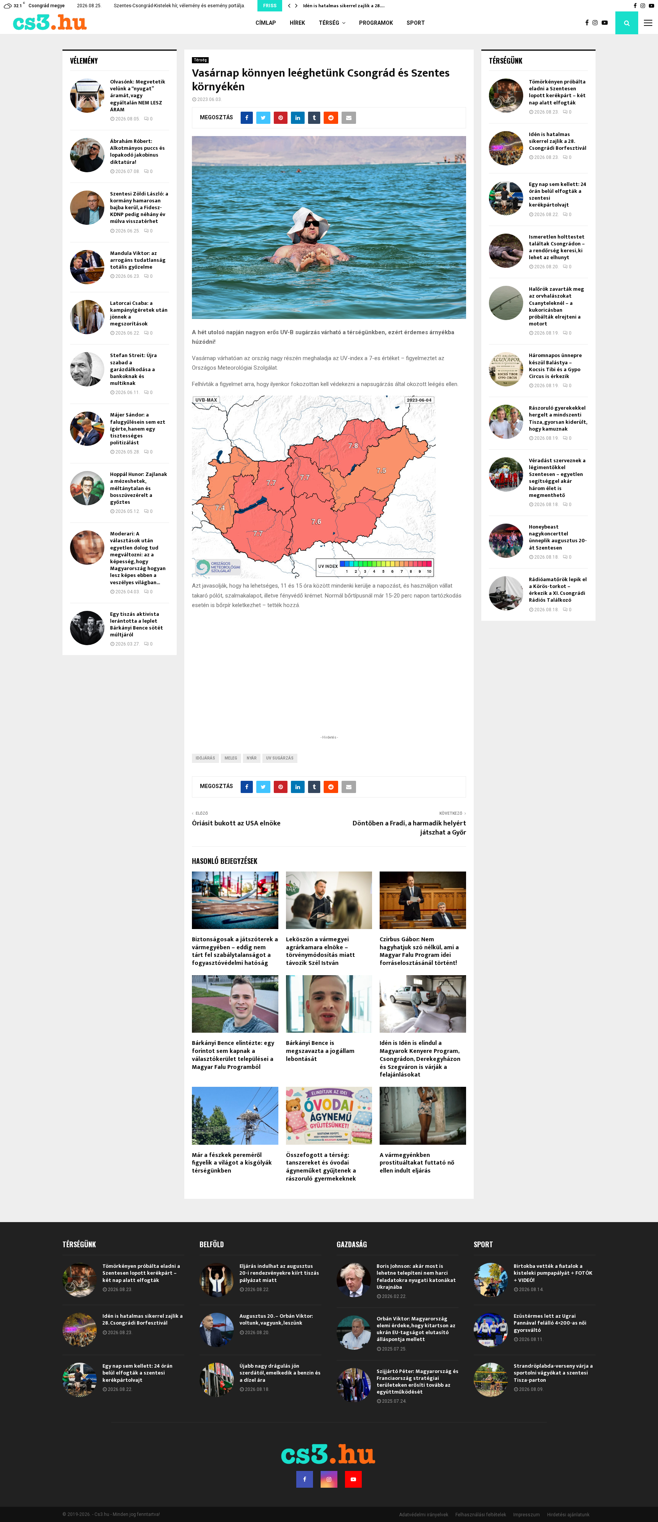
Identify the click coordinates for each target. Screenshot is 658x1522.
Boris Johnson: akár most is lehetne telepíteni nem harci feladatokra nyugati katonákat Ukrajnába (416, 1276)
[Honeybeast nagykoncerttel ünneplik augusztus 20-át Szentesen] (506, 541)
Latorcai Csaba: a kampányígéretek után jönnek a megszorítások (139, 313)
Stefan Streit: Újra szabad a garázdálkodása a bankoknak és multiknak (133, 369)
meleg (231, 758)
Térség (329, 23)
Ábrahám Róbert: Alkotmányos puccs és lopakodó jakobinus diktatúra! (137, 152)
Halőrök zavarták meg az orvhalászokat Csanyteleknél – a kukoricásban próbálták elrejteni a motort (556, 306)
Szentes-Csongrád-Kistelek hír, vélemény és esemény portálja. (179, 5)
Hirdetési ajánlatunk (568, 1514)
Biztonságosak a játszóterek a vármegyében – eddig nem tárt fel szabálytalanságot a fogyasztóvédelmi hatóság (235, 951)
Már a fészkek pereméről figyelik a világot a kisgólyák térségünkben (232, 1163)
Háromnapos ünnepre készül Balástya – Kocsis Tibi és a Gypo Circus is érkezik (555, 366)
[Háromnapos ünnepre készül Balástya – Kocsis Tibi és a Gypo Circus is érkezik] (506, 369)
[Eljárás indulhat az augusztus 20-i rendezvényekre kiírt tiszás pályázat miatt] (217, 1280)
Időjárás (205, 758)
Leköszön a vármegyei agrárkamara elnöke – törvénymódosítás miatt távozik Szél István (320, 951)
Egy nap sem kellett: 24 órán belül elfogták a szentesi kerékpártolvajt (557, 195)
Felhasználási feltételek (480, 1514)
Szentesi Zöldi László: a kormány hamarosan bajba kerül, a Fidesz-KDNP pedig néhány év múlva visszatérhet (139, 207)
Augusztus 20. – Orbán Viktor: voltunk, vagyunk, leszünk (276, 1319)
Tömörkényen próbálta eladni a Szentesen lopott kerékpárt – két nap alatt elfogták (557, 92)
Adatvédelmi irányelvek (423, 1514)
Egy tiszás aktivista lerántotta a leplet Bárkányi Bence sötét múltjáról (136, 624)
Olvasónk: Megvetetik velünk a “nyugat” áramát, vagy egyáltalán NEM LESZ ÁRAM (137, 95)
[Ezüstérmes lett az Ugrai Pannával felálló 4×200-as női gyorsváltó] (491, 1330)
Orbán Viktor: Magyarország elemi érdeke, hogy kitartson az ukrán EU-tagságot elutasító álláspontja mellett (416, 1329)
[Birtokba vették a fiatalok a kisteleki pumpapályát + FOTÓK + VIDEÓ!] (491, 1280)
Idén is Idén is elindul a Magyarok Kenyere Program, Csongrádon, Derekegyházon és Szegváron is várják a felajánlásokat (420, 1059)
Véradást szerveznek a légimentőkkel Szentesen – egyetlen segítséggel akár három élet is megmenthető (557, 478)
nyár (252, 758)
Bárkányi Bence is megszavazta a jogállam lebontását (320, 1051)
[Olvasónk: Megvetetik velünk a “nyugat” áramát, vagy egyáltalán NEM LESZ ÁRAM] (87, 96)
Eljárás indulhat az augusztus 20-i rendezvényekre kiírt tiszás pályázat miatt (279, 1273)
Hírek (297, 23)
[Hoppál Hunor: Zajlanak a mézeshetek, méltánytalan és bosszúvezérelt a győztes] (87, 488)
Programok (376, 23)
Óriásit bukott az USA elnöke (236, 823)
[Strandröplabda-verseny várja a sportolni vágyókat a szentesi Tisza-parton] (491, 1380)
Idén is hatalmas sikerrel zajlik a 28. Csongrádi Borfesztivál (557, 141)
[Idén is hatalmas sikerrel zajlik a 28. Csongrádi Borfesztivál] (506, 148)
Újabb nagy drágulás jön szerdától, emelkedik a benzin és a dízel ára (280, 1373)
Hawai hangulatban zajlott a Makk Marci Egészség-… (361, 6)
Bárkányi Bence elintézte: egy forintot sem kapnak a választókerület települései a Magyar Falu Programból (233, 1055)
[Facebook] (589, 22)
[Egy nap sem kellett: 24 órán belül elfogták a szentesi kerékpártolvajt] (506, 198)
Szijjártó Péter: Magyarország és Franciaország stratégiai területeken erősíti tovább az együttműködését (417, 1382)
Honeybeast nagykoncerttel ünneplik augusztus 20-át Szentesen (558, 537)
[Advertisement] (329, 684)
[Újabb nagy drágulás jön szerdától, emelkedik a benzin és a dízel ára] (217, 1380)
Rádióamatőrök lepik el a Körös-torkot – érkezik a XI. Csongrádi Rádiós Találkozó (558, 590)
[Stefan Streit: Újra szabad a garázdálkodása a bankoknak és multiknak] (87, 369)
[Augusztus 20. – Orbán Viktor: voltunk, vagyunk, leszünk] (217, 1330)
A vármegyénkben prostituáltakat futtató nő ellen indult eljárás (417, 1163)
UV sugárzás (280, 758)
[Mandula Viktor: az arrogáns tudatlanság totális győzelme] (87, 267)
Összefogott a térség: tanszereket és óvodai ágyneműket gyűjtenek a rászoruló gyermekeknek (321, 1167)
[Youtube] (607, 22)
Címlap (266, 23)
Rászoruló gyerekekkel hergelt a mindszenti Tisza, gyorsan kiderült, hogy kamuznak (558, 418)
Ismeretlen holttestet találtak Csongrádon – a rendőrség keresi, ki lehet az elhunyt (557, 247)
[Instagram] (597, 22)
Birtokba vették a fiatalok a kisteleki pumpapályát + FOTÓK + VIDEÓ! (553, 1273)
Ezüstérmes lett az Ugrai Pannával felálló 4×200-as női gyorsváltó (550, 1323)
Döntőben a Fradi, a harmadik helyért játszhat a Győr (409, 828)
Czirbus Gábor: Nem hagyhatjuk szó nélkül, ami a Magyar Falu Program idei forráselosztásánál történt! (419, 951)
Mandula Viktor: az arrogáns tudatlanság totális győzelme (138, 260)
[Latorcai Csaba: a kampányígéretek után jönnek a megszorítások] (87, 317)
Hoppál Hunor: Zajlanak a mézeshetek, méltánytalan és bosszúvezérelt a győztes (138, 488)
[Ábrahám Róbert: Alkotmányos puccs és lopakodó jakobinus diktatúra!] (87, 155)
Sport (416, 23)
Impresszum (526, 1514)
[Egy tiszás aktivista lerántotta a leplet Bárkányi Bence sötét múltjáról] (87, 628)
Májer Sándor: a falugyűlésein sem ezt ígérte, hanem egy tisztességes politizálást (137, 428)
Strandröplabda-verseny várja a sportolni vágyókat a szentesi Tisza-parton (553, 1373)
